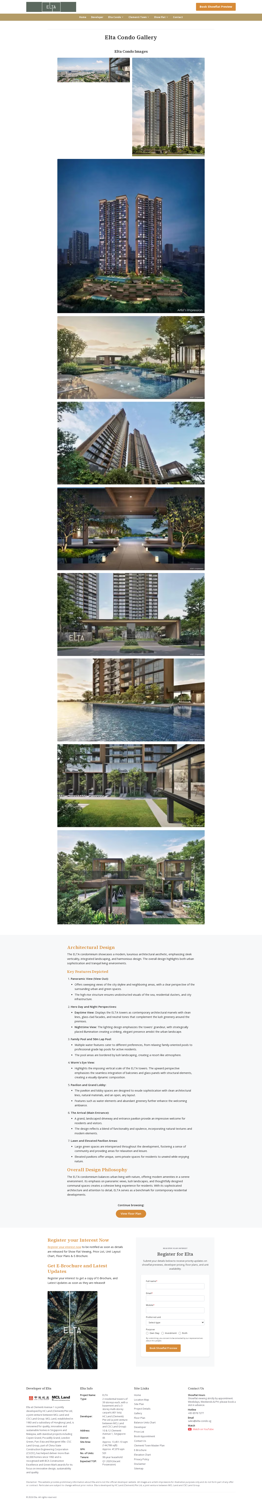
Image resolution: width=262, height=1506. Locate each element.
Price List (139, 1431)
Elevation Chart (142, 1454)
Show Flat (160, 17)
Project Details (142, 1408)
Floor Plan (139, 1418)
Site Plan (139, 1404)
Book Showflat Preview (216, 6)
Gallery (138, 1413)
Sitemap (138, 1468)
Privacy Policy (141, 1459)
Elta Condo (114, 17)
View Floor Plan (131, 1213)
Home (82, 17)
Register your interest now (64, 1247)
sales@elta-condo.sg (199, 1421)
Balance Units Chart (145, 1422)
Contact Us (140, 1441)
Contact (178, 17)
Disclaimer (140, 1464)
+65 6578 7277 (196, 1413)
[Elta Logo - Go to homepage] (51, 7)
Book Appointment (144, 1436)
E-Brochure (140, 1450)
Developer (97, 17)
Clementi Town (138, 17)
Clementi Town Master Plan (149, 1445)
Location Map (141, 1399)
